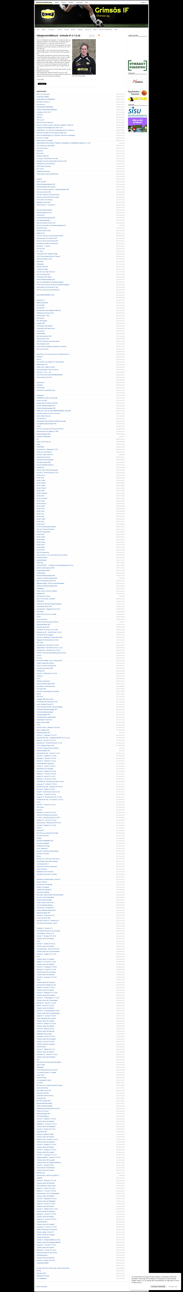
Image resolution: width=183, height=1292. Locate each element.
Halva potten (40, 611)
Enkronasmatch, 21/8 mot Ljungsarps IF (48, 1175)
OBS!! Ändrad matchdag (43, 166)
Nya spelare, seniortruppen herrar (46, 686)
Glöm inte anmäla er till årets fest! (46, 223)
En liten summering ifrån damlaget (46, 526)
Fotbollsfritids (40, 447)
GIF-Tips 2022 (41, 248)
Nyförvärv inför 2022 (42, 266)
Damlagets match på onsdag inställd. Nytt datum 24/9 (51, 161)
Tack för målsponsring (43, 552)
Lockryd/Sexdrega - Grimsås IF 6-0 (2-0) (48, 949)
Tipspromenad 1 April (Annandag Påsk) (47, 174)
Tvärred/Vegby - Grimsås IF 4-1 (45, 933)
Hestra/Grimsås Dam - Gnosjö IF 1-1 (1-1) (48, 753)
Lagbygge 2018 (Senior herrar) (45, 699)
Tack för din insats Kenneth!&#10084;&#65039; (50, 374)
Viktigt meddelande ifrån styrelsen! (46, 1018)
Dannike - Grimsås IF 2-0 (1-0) (45, 1005)
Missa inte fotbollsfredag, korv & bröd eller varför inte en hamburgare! (56, 135)
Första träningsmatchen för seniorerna (47, 1070)
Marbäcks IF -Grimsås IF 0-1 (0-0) (46, 961)
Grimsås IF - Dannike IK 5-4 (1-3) (46, 943)
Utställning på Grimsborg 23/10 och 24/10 (48, 1108)
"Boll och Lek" (41, 120)
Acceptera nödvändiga (158, 1286)
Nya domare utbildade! (43, 843)
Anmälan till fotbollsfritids (44, 436)
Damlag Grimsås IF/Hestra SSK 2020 (47, 403)
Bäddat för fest (41, 233)
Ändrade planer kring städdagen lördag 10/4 (49, 310)
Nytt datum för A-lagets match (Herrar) (47, 243)
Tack (38, 1059)
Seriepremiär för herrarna (43, 457)
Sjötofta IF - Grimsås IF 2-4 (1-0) (46, 1188)
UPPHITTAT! (40, 601)
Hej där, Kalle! (40, 490)
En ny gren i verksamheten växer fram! (47, 158)
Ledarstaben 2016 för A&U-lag (45, 1095)
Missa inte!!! (40, 153)
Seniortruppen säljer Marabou (45, 326)
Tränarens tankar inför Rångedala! (46, 1126)
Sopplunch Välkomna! (43, 156)
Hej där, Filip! (40, 477)
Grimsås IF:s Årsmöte (43, 853)
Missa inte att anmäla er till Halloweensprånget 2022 (51, 225)
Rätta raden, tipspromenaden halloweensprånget (50, 895)
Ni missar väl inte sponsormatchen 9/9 (47, 241)
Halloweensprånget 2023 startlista (46, 187)
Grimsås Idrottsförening (44, 2)
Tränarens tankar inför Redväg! (45, 938)
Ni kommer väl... (41, 104)
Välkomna (39, 117)
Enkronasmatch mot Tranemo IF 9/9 (47, 238)
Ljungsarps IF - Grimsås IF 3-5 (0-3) (47, 784)
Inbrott (38, 444)
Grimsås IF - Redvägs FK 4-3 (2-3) (46, 936)
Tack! (38, 956)
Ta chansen (40, 1082)
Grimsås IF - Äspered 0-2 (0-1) (45, 1165)
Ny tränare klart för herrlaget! (45, 884)
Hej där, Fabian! (41, 519)
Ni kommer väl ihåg (42, 148)
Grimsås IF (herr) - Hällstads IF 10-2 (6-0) (48, 727)
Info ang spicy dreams (43, 835)
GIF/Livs (39, 359)
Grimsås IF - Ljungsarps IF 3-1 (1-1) (47, 1155)
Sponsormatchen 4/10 (43, 338)
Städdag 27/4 (40, 467)
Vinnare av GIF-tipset (43, 1111)
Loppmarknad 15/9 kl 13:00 (44, 606)
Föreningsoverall (41, 1098)
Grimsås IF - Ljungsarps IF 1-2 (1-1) (47, 735)
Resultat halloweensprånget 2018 (46, 575)
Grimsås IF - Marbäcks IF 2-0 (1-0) (46, 1023)
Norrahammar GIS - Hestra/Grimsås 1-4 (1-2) (49, 632)
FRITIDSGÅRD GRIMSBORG (45, 107)
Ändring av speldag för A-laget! (45, 1134)
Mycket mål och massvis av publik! (46, 614)
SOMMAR (39, 1178)
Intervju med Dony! (42, 882)
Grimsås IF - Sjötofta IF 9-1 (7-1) (46, 1049)
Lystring (39, 655)
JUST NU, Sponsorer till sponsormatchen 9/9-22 (50, 235)
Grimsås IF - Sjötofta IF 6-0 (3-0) (46, 1260)
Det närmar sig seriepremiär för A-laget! (47, 833)
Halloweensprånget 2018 (43, 624)
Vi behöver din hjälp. (42, 269)
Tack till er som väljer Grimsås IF (46, 272)
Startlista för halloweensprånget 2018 (47, 578)
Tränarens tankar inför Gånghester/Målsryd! (49, 1162)
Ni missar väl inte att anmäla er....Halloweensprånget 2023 (53, 189)
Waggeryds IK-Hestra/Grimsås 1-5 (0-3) (48, 640)
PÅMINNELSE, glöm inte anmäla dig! (47, 398)
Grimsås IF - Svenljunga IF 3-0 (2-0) (47, 967)
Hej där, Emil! (40, 516)
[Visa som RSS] (99, 35)
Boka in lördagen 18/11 (43, 730)
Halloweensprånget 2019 (43, 434)
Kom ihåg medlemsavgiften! (44, 210)
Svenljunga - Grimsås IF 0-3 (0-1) (46, 1036)
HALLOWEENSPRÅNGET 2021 (45, 295)
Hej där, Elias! (40, 495)
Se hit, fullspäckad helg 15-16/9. (46, 745)
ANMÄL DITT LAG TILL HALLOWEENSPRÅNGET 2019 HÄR (54, 411)
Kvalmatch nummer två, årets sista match (48, 413)
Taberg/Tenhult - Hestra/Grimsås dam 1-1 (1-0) (49, 647)
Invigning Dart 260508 (43, 96)
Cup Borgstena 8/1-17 (43, 864)
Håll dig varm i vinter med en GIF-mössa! (48, 858)
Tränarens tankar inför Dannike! (45, 946)
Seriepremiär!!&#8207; (43, 1263)
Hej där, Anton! (41, 501)
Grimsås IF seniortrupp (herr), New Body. (48, 691)
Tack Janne (40, 642)
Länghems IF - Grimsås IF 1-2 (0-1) (46, 820)
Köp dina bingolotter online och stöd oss (48, 369)
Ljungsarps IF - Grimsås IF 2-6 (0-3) (47, 1227)
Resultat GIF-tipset (42, 228)
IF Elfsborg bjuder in (42, 1255)
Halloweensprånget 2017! (44, 714)
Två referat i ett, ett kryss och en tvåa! (47, 629)
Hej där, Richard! (41, 488)
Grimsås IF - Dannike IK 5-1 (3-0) (46, 1129)
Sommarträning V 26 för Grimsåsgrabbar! (48, 1193)
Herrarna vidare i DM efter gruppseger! (47, 470)
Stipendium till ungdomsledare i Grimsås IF (49, 879)
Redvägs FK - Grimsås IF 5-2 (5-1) (46, 812)
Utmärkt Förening (41, 1077)
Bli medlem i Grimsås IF (43, 102)
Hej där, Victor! (41, 508)
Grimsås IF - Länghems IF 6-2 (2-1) (46, 1149)
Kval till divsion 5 (41, 418)
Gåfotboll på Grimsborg (43, 171)
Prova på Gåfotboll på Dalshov (45, 465)
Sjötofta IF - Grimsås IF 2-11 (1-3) (46, 740)
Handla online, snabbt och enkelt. (46, 367)
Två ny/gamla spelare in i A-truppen (46, 1072)
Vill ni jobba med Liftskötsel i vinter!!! (47, 923)
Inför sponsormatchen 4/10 (44, 336)
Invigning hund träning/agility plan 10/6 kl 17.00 (50, 127)
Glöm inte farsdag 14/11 (43, 274)
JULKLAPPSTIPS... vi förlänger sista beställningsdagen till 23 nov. (55, 565)
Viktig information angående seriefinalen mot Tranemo (51, 346)
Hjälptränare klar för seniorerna (45, 871)
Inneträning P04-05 (42, 557)
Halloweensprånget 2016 (43, 913)
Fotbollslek (40, 385)
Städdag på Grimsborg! (43, 846)
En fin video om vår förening (44, 199)
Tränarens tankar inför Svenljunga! (46, 972)
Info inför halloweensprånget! (45, 905)
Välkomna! (40, 114)
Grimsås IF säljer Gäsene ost (45, 454)
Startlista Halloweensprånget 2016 (46, 910)
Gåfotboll (39, 179)
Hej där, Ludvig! (41, 542)
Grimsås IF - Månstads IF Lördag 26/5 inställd (49, 637)
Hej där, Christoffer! (42, 498)
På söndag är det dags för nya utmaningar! (48, 931)
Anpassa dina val (137, 1286)
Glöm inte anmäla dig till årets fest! (46, 580)
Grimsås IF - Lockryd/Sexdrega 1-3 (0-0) (48, 1010)
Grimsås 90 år (41, 215)
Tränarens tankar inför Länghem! (46, 1021)
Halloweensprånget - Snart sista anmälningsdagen (50, 583)
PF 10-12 (39, 658)
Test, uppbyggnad (42, 1278)
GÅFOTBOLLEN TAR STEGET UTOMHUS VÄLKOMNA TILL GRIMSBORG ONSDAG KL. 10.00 (63, 143)
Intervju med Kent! (42, 869)
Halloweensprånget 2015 (43, 1113)
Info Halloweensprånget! (43, 220)
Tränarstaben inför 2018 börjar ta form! (47, 701)
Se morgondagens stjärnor (44, 1080)
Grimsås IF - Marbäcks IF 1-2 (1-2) (46, 1119)
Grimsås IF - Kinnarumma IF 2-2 (46, 915)
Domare (39, 694)
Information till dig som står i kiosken (47, 1252)
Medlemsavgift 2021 (42, 302)
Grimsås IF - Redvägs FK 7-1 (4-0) (46, 1144)
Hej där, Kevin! (41, 524)
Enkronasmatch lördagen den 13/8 (46, 985)
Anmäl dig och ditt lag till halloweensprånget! (49, 604)
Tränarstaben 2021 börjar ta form (46, 328)
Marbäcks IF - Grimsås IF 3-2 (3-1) (46, 1191)
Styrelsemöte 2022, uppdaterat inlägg (47, 253)
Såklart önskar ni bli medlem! (45, 140)
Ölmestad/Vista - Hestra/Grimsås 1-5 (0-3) (48, 650)
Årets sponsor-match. (43, 349)
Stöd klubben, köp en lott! (44, 1090)
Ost (38, 439)
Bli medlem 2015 (41, 1273)
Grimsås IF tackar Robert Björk (45, 897)
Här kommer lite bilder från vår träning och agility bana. (52, 132)
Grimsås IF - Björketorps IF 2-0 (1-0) (47, 673)
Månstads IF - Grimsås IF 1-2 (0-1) (46, 1250)
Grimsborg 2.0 (41, 300)
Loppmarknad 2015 (42, 1221)
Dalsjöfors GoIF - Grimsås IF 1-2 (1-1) (47, 1139)
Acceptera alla (173, 1286)
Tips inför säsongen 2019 (44, 462)
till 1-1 (43, 45)
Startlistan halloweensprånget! (45, 712)
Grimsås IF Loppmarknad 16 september (48, 748)
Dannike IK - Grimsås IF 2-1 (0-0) (46, 1203)
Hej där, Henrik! (41, 537)
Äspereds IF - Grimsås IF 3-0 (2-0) (46, 794)
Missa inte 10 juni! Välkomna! (45, 122)
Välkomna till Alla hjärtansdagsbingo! (47, 109)
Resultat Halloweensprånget (44, 1103)
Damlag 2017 (40, 830)
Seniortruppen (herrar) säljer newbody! (47, 861)
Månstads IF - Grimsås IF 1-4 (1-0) (46, 758)
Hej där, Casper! (41, 480)
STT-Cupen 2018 (41, 689)
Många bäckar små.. (42, 364)
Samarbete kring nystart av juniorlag (47, 874)
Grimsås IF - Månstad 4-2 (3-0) (45, 1028)
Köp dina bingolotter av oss (44, 212)
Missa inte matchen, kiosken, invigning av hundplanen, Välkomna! (55, 125)
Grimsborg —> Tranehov (43, 246)
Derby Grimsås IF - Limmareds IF (46, 205)
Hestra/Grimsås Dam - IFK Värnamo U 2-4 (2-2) (50, 799)
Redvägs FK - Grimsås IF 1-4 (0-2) (46, 1003)
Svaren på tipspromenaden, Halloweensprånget (50, 707)
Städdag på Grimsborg (43, 1276)
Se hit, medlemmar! (42, 848)
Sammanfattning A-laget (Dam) (45, 763)
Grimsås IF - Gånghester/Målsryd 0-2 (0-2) (48, 1240)
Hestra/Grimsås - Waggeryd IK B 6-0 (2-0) (48, 609)
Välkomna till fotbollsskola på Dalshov (47, 815)
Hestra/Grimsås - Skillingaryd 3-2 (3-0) (47, 449)
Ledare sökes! (41, 1075)
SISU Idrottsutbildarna (43, 1116)
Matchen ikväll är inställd (43, 230)
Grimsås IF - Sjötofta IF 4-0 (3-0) (46, 789)
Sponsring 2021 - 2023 (43, 315)
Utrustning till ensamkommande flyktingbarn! (49, 1062)
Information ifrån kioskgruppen (45, 459)
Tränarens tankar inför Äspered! (45, 1170)
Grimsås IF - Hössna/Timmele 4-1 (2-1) (47, 472)
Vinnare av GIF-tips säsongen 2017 (46, 665)
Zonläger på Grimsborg (43, 1237)
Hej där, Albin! (40, 534)
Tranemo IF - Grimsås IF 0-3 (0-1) (46, 766)
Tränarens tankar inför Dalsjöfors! (46, 1142)
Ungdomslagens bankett (43, 570)
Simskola (39, 810)
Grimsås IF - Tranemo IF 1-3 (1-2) (46, 804)
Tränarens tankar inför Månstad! (45, 974)
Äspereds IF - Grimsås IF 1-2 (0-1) (46, 1245)
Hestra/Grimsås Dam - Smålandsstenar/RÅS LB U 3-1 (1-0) (53, 737)
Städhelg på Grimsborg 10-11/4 (45, 313)
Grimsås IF (40, 356)
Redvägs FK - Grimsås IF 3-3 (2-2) (46, 1214)
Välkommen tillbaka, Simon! (44, 259)
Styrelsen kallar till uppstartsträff (46, 683)
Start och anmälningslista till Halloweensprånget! (50, 282)
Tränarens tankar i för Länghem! (45, 959)
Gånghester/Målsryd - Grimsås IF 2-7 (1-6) (58, 35)
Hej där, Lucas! (41, 475)
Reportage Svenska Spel (43, 202)
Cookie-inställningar (41, 1286)
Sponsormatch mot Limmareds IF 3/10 (47, 287)
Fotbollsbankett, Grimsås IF (44, 719)
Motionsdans (40, 261)
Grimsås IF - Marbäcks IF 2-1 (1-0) (46, 825)
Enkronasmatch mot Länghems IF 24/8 (47, 431)
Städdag (39, 838)
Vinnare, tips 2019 (42, 400)
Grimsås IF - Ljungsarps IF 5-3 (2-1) (47, 977)
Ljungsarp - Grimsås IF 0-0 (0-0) (45, 1041)
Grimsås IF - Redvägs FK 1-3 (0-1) (46, 771)
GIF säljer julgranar (42, 320)
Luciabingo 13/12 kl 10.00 (44, 112)
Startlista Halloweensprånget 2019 (46, 408)
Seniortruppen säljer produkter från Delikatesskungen (51, 421)
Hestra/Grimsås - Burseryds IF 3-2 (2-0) (48, 645)
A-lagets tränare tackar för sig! (45, 902)
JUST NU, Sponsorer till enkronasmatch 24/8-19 (50, 429)
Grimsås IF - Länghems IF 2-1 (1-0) (46, 954)
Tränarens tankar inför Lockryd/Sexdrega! (48, 951)
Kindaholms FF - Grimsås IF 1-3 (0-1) (47, 1054)
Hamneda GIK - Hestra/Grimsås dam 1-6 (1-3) (49, 743)
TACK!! (39, 426)
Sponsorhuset (40, 318)
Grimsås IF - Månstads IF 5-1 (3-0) (46, 1180)
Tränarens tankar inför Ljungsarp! (46, 982)
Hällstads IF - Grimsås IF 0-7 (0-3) (46, 779)
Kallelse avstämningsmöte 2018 (45, 568)
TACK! (38, 725)
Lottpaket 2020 (41, 323)
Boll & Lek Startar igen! (43, 94)
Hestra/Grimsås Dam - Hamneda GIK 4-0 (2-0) (49, 786)
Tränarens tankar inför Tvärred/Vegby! (47, 1000)
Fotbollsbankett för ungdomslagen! (46, 717)
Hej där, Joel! (40, 514)
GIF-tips (39, 1270)
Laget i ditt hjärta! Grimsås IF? (45, 704)
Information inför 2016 (43, 1093)
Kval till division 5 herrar (43, 596)
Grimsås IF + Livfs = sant (44, 372)
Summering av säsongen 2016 (45, 907)
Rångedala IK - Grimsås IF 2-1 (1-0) (46, 1124)
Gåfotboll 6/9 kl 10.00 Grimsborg (46, 163)
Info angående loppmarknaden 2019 (46, 423)
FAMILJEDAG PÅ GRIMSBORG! (46, 99)
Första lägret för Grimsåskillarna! (46, 1167)
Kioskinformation (41, 1046)
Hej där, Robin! (41, 506)
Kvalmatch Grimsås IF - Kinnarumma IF (48, 920)
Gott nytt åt (40, 696)
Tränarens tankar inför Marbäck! (45, 964)
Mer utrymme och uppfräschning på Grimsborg (49, 1085)
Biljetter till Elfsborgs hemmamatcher (47, 1229)
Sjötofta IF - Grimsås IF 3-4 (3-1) (46, 987)
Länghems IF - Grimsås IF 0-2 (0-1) (46, 1016)
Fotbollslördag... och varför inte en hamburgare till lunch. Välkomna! (55, 130)
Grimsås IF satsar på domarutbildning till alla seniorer (51, 653)
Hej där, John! (40, 511)
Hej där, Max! (40, 521)
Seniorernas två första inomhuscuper (47, 866)
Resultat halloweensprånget (44, 900)
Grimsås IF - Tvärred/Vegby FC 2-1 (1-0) (48, 998)
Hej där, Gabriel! (41, 483)
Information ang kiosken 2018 (45, 668)
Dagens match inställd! (43, 722)
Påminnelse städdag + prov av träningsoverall (49, 660)
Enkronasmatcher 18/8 (43, 627)
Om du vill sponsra (42, 619)
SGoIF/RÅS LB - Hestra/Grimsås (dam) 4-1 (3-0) (50, 781)
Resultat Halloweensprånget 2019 (46, 405)
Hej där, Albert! (41, 539)
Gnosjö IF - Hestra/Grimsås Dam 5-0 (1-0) (48, 792)
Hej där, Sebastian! (42, 493)
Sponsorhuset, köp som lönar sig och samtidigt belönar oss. (53, 354)
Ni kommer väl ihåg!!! (43, 138)
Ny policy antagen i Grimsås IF (45, 1232)
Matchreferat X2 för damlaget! (45, 768)
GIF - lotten (40, 251)
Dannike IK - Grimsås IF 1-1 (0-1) (46, 776)
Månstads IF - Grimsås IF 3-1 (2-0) (46, 969)
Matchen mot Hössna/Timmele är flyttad (48, 197)
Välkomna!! (40, 151)
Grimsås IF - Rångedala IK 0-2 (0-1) (46, 1198)
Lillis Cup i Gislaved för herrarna (45, 529)
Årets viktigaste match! (43, 344)
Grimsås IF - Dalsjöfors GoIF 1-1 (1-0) (47, 1209)
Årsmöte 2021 (40, 305)
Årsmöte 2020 (40, 387)
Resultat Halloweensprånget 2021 (46, 279)
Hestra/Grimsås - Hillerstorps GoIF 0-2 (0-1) (49, 822)
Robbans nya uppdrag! (43, 887)
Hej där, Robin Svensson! (44, 416)
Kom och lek (40, 169)
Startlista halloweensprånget (44, 1106)
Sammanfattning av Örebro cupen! (46, 1185)
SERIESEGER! (41, 333)
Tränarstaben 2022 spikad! (44, 277)
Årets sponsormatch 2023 (44, 192)
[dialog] (155, 1281)
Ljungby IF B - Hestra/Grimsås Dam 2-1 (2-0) (49, 797)
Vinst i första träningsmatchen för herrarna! (48, 256)
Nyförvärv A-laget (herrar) (44, 532)
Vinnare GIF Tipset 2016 (43, 918)
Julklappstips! (40, 588)
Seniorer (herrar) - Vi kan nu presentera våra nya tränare (52, 555)
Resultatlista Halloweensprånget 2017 (47, 709)
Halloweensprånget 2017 (43, 732)
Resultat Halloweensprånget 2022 (46, 217)
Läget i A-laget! (41, 1064)
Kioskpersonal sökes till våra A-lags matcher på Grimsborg (53, 1268)
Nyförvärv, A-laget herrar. (43, 681)
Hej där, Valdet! (41, 485)
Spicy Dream (40, 807)
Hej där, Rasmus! (41, 503)
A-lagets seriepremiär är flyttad (45, 663)
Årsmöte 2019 (40, 550)
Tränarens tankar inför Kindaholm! (46, 995)
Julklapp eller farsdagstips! (44, 889)
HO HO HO (40, 562)
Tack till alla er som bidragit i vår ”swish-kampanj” (50, 362)
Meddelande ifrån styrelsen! (44, 1034)
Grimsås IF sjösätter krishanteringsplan (47, 851)
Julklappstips (40, 264)
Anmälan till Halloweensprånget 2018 (47, 586)
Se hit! (38, 678)
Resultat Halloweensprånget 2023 (46, 184)
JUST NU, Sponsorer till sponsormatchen (48, 194)
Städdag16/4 (40, 1067)
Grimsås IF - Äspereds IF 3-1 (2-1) (46, 761)
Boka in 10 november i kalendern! (46, 598)
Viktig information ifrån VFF (44, 377)
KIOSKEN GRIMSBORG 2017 (45, 840)
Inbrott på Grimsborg (42, 1088)
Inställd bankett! (41, 573)
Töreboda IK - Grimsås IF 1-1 (45, 928)
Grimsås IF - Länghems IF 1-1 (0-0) (46, 756)
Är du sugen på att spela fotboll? (46, 145)
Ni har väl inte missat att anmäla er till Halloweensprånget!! (53, 284)
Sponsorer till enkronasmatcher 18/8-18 (47, 622)
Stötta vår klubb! (41, 181)
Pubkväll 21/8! (41, 1173)
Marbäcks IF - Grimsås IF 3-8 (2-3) (46, 774)
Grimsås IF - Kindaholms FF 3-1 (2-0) (47, 992)
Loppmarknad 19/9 (42, 1131)
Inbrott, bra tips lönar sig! (44, 441)
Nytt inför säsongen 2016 (44, 1100)
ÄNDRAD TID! (41, 593)
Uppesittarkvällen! (42, 560)
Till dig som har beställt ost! (44, 452)
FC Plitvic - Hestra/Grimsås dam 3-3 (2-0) (48, 817)
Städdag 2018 (40, 671)
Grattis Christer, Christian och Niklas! (47, 591)
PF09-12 (39, 828)
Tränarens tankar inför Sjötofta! (45, 990)
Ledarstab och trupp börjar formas (46, 390)
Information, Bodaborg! (43, 892)
